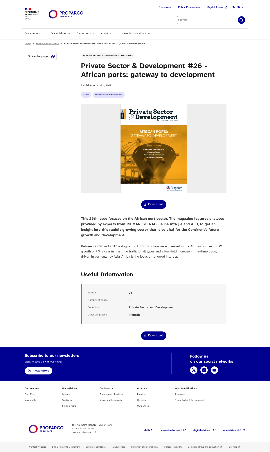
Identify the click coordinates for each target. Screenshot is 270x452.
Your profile (30, 400)
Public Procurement (189, 7)
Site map (233, 447)
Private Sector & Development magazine (108, 56)
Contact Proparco (37, 447)
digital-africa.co (202, 430)
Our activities (58, 33)
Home (27, 43)
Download (155, 204)
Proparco (141, 394)
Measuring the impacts (111, 400)
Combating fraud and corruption (203, 447)
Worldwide (67, 400)
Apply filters (241, 20)
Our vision (142, 400)
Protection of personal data (144, 447)
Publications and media (47, 43)
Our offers (30, 394)
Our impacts (84, 33)
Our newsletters (38, 370)
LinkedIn (204, 370)
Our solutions (33, 33)
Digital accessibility (172, 447)
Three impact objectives (111, 394)
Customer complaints (96, 447)
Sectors (66, 394)
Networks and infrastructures (109, 95)
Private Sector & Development (189, 400)
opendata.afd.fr (232, 430)
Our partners (143, 406)
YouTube (214, 370)
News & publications (134, 33)
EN (238, 7)
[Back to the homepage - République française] (66, 14)
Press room (165, 7)
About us (106, 33)
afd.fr (147, 430)
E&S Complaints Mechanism (66, 447)
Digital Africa (215, 7)
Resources (180, 394)
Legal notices (118, 447)
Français (134, 314)
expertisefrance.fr (171, 430)
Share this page (53, 56)
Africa (86, 95)
